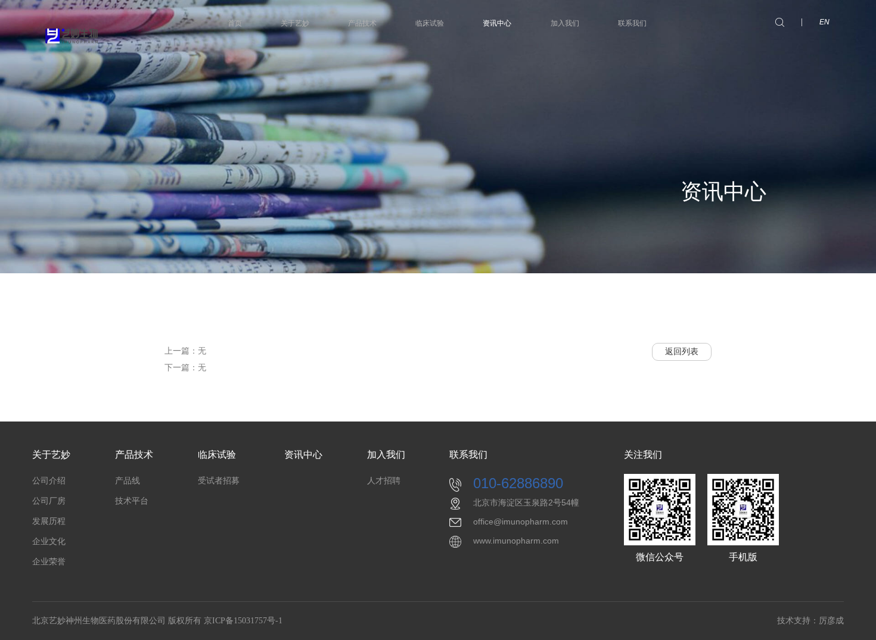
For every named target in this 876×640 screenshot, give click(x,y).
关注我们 (643, 454)
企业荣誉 (49, 561)
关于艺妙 (295, 23)
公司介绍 (49, 480)
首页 (235, 23)
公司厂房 (49, 501)
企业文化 (49, 541)
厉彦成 (831, 620)
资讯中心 (497, 23)
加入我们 (565, 23)
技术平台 (131, 501)
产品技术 (362, 23)
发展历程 (49, 521)
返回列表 (681, 351)
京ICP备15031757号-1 (243, 620)
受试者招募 (219, 480)
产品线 (127, 480)
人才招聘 (383, 480)
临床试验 (429, 23)
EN (824, 22)
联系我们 (632, 23)
